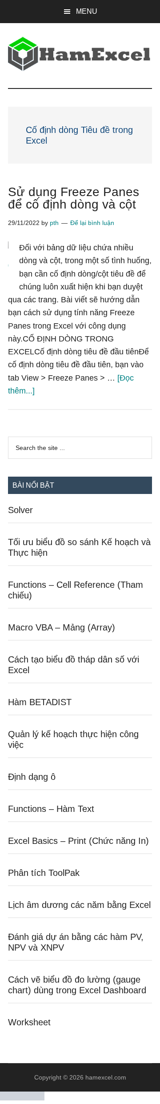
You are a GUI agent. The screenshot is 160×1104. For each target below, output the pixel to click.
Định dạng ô (32, 777)
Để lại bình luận (92, 222)
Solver (20, 510)
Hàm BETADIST (40, 702)
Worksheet (29, 1022)
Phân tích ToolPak (44, 873)
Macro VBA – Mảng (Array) (61, 627)
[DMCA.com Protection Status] (22, 1098)
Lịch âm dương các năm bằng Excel (79, 905)
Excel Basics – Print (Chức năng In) (78, 841)
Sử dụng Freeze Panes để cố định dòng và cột (73, 198)
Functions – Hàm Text (51, 809)
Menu (86, 11)
